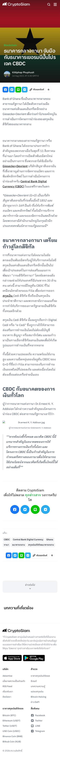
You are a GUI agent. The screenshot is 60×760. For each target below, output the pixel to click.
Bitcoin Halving (38, 697)
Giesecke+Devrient (15, 166)
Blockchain (10, 45)
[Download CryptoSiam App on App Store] (12, 658)
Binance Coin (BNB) (13, 736)
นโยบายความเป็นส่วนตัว (14, 681)
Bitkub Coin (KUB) (12, 741)
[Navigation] (55, 4)
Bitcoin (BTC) (9, 715)
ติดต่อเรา (7, 697)
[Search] (49, 4)
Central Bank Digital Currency (28, 539)
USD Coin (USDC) (11, 731)
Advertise (7, 676)
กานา (6, 545)
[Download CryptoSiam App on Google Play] (34, 658)
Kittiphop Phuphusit (23, 73)
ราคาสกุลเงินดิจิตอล (40, 676)
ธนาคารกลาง (18, 545)
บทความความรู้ (38, 686)
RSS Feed (7, 686)
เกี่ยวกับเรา (8, 691)
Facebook (40, 715)
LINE (37, 726)
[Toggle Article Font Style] (48, 89)
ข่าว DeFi (35, 702)
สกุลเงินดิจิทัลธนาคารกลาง (41, 545)
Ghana (49, 539)
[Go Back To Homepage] (16, 4)
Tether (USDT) (10, 726)
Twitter (38, 720)
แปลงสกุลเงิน (37, 691)
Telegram (40, 731)
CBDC (7, 539)
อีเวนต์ (34, 681)
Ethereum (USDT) (11, 720)
